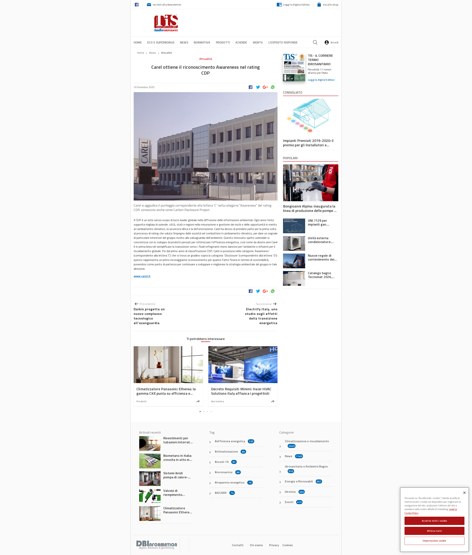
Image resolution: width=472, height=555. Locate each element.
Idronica (294, 491)
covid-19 (226, 462)
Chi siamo (256, 545)
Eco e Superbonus (160, 42)
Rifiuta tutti (434, 531)
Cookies (287, 545)
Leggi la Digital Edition (296, 4)
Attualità (166, 53)
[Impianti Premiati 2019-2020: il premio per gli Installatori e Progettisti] (310, 117)
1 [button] (200, 411)
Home (138, 42)
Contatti (238, 545)
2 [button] (204, 411)
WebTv (258, 42)
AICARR (225, 493)
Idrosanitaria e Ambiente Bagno (306, 468)
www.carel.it (142, 276)
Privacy (274, 545)
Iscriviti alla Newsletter (167, 4)
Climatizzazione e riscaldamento (307, 443)
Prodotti (223, 42)
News (184, 42)
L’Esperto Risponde (283, 42)
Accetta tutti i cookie (434, 521)
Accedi (334, 42)
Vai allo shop (330, 4)
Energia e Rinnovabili (303, 481)
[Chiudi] (464, 493)
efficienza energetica (235, 441)
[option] (168, 376)
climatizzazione (231, 451)
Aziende (241, 42)
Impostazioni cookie (434, 540)
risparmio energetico (234, 482)
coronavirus (228, 472)
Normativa (202, 42)
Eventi (293, 502)
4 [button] (211, 411)
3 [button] (207, 411)
